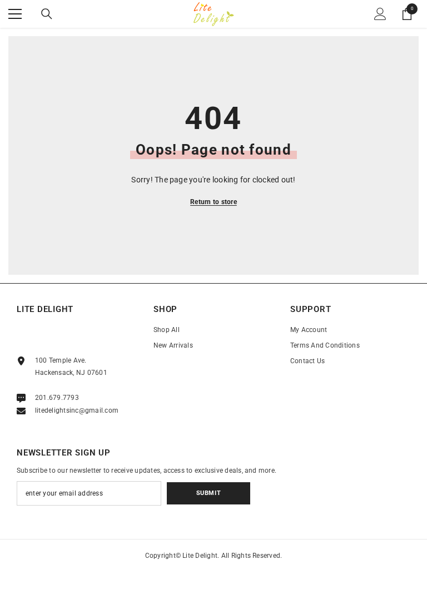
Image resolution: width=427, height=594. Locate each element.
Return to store (213, 202)
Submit (208, 493)
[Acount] (380, 14)
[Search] (46, 14)
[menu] (15, 14)
